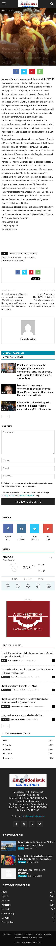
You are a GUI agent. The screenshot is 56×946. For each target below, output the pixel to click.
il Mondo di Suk (28, 338)
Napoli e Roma (29, 257)
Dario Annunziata (18, 677)
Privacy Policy (7, 495)
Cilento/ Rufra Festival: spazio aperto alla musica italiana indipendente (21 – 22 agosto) (34, 405)
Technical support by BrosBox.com (28, 937)
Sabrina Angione (18, 719)
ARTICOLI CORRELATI (13, 353)
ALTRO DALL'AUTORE (13, 357)
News (4, 43)
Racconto (7, 758)
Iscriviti (48, 525)
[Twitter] (40, 824)
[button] (52, 4)
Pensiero (5, 677)
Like (8, 525)
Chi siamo (7, 934)
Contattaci (18, 934)
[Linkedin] (32, 824)
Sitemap (47, 934)
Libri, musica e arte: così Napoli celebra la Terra (22, 715)
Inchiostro (6, 690)
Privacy (38, 934)
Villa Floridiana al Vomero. (13, 261)
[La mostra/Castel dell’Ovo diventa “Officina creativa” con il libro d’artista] (8, 846)
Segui (21, 525)
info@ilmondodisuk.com (33, 816)
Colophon (29, 934)
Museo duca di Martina (12, 257)
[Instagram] (24, 824)
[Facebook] (16, 824)
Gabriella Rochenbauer (21, 706)
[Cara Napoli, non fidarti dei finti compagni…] (8, 873)
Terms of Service (26, 495)
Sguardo (5, 719)
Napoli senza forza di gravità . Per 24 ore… (20, 686)
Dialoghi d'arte (8, 922)
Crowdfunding (7, 913)
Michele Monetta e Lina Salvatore (23, 254)
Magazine (5, 917)
